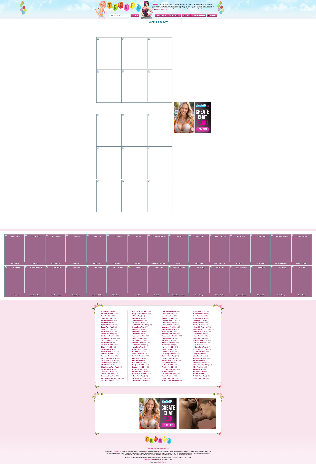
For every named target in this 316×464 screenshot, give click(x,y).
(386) (171, 354)
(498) (140, 367)
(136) (141, 374)
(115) (169, 351)
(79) (200, 374)
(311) (201, 376)
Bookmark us (161, 9)
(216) (109, 320)
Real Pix (137, 263)
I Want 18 (260, 295)
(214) (171, 360)
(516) (110, 380)
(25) (201, 320)
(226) (108, 329)
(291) (141, 349)
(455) (200, 316)
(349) (171, 311)
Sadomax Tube (164, 448)
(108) (169, 316)
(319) (109, 369)
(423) (141, 314)
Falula (178, 263)
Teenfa (115, 451)
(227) (110, 336)
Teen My (137, 295)
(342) (170, 347)
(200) (201, 325)
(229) (109, 349)
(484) (170, 322)
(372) (140, 327)
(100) (201, 318)
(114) (171, 327)
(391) (172, 336)
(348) (169, 349)
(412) (109, 374)
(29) (109, 356)
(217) (109, 314)
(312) (170, 376)
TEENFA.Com (148, 459)
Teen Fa (158, 442)
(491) (110, 362)
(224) (138, 316)
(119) (109, 334)
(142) (170, 342)
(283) (171, 329)
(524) (202, 331)
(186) (111, 358)
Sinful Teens (14, 263)
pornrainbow (55, 263)
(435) (170, 358)
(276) (139, 338)
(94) (169, 345)
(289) (201, 358)
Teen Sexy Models (178, 295)
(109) (139, 340)
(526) (142, 325)
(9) (200, 371)
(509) (139, 362)
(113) (200, 356)
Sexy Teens (199, 263)
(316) (140, 356)
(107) (108, 318)
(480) (139, 369)
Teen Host (301, 295)
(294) (201, 351)
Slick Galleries (117, 295)
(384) (141, 311)
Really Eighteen (301, 263)
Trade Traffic (162, 462)
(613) (140, 322)
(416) (171, 374)
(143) (109, 371)
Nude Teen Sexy (219, 263)
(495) (171, 320)
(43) (139, 347)
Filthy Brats (219, 295)
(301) (111, 367)
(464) (139, 334)
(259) (140, 354)
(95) (170, 367)
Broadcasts (212, 15)
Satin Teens (158, 295)
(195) (109, 325)
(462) (169, 340)
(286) (201, 314)
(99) (200, 336)
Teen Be (76, 263)
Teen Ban (35, 263)
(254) (140, 345)
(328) (201, 311)
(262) (203, 329)
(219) (140, 376)
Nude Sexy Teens (35, 295)
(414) (170, 378)
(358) (201, 342)
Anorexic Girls (96, 295)
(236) (200, 338)
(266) (140, 336)
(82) (109, 347)
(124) (141, 378)
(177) (171, 325)
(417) (139, 318)
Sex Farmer (14, 295)
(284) (202, 365)
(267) (201, 378)
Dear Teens (261, 263)
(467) (140, 331)
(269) (141, 342)
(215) (109, 311)
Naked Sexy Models (158, 263)
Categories (160, 15)
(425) (141, 371)
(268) (169, 371)
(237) (110, 351)
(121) (201, 334)
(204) (171, 334)
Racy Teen (96, 263)
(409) (171, 369)
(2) (200, 354)
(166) (200, 367)
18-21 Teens (117, 263)
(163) (109, 345)
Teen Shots (76, 295)
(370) (141, 380)
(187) (108, 342)
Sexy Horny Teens (240, 295)
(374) (139, 329)
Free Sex (186, 15)
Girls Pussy (199, 295)
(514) (139, 351)
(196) (110, 338)
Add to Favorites (174, 15)
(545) (139, 320)
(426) (200, 360)
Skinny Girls (240, 263)
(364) (108, 365)
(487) (170, 318)
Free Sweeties (56, 295)
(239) (108, 322)
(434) (140, 365)
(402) (110, 376)
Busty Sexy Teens (281, 263)
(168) (200, 322)
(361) (140, 358)
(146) (110, 360)
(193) (112, 378)
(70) (202, 327)
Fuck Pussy (281, 295)
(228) (109, 331)
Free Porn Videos (152, 448)
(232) (109, 327)
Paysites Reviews (198, 15)
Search (135, 15)
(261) (202, 340)
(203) (201, 347)
